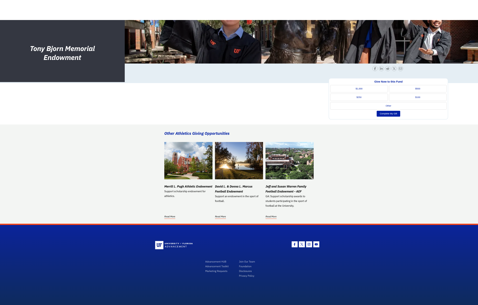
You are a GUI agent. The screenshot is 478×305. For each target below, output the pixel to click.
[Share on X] (395, 69)
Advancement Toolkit (217, 266)
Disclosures (245, 271)
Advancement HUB (215, 261)
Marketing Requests (216, 271)
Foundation (245, 266)
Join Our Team (247, 261)
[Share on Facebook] (375, 69)
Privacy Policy (246, 275)
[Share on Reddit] (388, 69)
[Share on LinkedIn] (382, 69)
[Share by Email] (401, 69)
